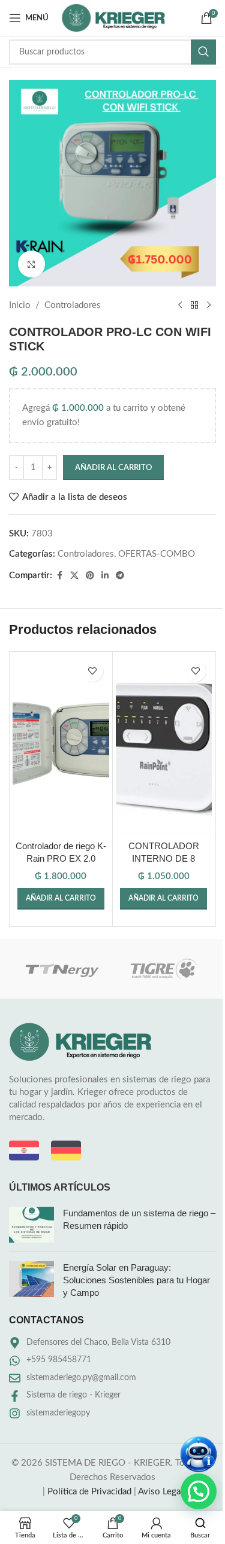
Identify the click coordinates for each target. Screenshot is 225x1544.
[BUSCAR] (203, 52)
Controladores (72, 305)
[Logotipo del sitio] (113, 17)
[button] (60, 899)
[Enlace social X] (74, 575)
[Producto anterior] (180, 305)
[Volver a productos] (194, 305)
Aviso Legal (160, 1491)
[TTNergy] (60, 969)
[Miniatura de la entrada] (31, 1225)
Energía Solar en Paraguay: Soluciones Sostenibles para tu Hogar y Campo (136, 1280)
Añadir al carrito (113, 468)
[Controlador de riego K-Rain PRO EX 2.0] (61, 744)
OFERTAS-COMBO (156, 554)
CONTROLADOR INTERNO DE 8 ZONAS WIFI (163, 858)
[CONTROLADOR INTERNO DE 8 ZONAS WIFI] (164, 744)
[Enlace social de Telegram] (120, 575)
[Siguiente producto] (209, 305)
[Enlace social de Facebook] (59, 575)
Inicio (20, 305)
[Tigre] (164, 969)
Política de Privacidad (89, 1491)
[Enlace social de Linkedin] (105, 575)
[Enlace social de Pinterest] (90, 575)
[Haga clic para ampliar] (31, 264)
